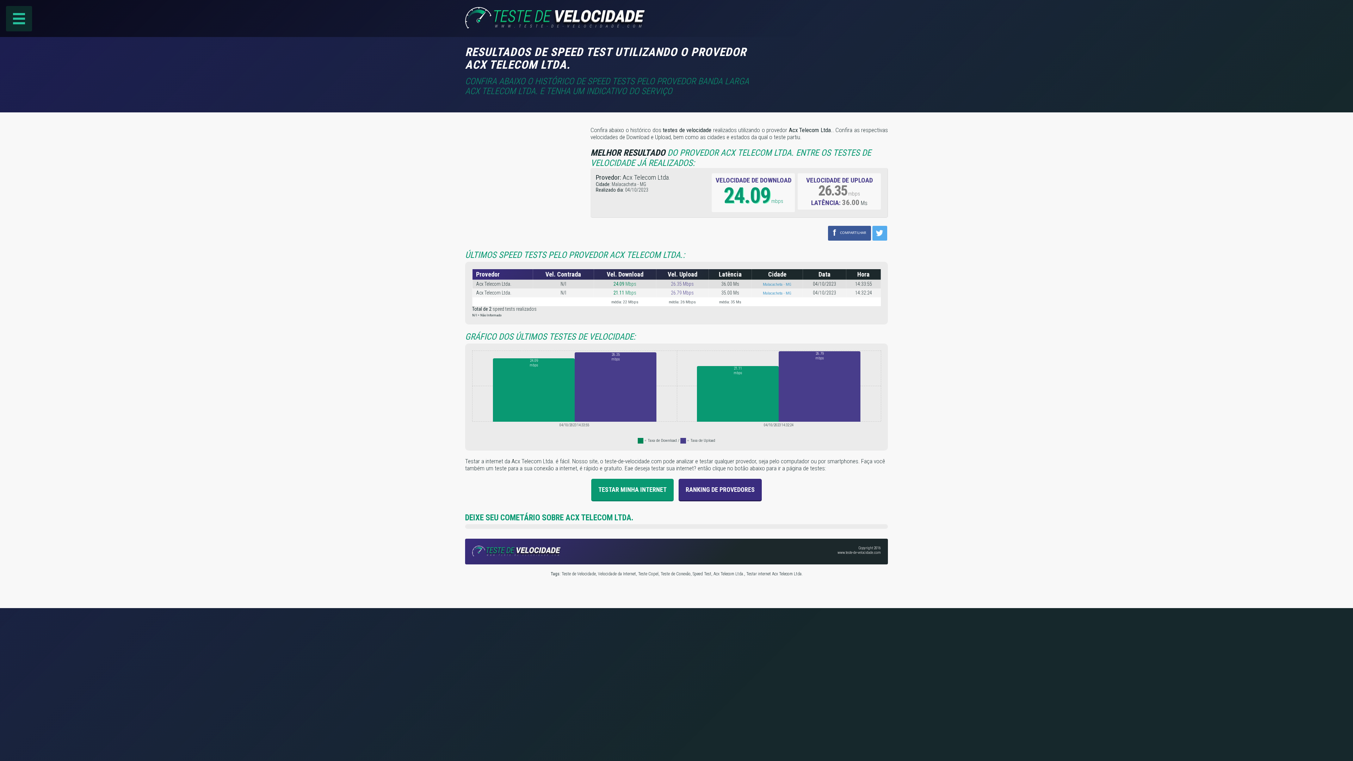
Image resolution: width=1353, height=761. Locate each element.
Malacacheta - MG (777, 284)
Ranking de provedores (720, 489)
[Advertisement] (829, 56)
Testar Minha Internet (632, 489)
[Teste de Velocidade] (556, 26)
